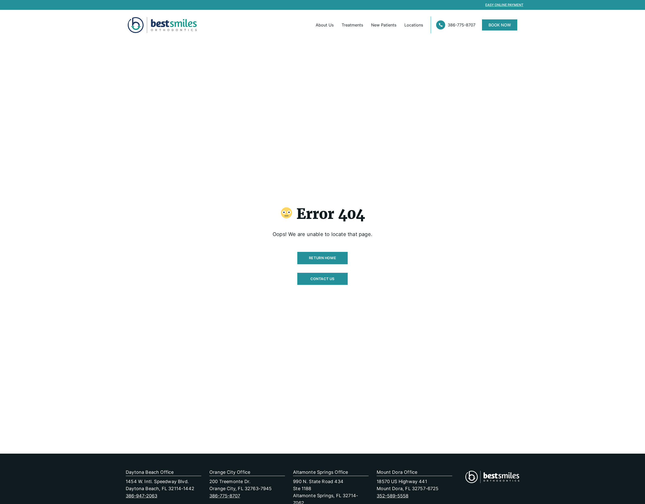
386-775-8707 (461, 25)
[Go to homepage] (147, 25)
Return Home (322, 257)
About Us (325, 25)
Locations (413, 25)
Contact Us (322, 278)
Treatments (352, 25)
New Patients (383, 25)
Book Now (500, 25)
